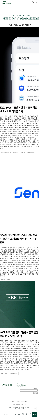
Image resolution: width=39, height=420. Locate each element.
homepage (15, 414)
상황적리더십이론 (14, 373)
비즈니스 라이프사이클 (6, 152)
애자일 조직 (15, 152)
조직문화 (23, 152)
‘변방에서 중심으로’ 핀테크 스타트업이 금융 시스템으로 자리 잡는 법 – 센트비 (18, 238)
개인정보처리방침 (22, 401)
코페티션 (3, 279)
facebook (27, 414)
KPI (2, 373)
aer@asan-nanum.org (21, 404)
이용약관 (14, 401)
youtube (19, 414)
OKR (6, 373)
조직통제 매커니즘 (31, 152)
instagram (23, 414)
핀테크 (8, 279)
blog (30, 414)
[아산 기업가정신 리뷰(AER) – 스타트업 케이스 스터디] (6, 2)
